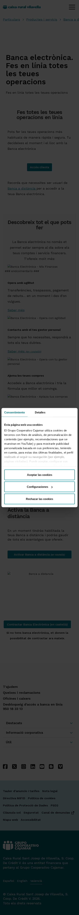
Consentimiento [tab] (14, 412)
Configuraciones (37, 486)
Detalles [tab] (40, 412)
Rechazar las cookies (39, 498)
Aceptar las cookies (39, 474)
